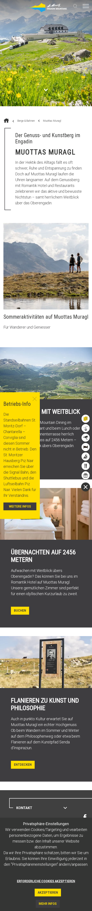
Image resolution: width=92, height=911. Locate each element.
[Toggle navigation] (86, 6)
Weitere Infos (20, 506)
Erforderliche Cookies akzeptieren (46, 881)
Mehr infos (48, 903)
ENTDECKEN (23, 764)
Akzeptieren (48, 892)
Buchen (20, 610)
